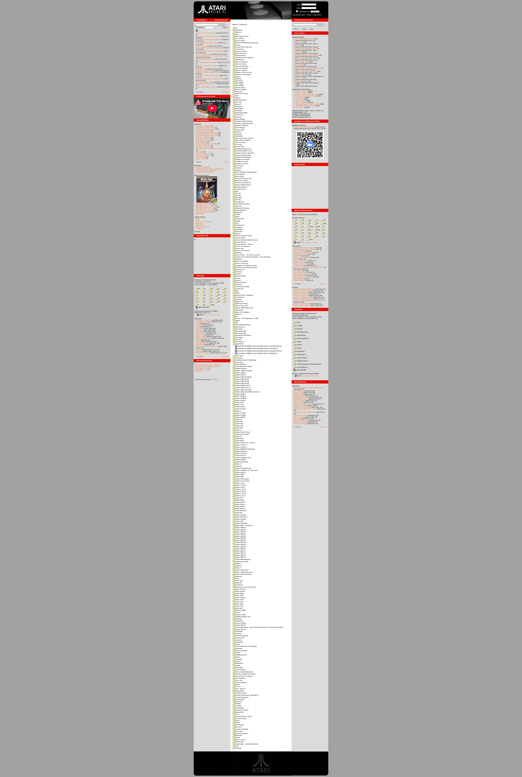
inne (213, 304)
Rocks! (237, 644)
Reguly (237, 221)
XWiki (197, 220)
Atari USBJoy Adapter (301, 292)
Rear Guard (239, 166)
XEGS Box (297, 418)
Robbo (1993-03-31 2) (242, 387)
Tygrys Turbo (298, 402)
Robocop (238, 583)
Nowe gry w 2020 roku (203, 137)
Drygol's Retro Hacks (203, 227)
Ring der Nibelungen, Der (244, 308)
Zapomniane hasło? (299, 15)
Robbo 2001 (239, 402)
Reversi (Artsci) (240, 282)
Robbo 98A (239, 428)
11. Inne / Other (299, 107)
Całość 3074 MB (203, 307)
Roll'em (237, 661)
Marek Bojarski (299, 278)
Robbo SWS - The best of (244, 525)
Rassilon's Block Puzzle (243, 121)
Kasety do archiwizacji (301, 81)
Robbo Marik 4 (240, 506)
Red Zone (238, 206)
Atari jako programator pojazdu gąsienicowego (309, 387)
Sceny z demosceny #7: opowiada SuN (209, 48)
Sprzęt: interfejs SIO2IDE (302, 304)
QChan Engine (200, 158)
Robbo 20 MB (240, 394)
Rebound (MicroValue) (243, 185)
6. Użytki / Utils (299, 99)
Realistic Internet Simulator (244, 153)
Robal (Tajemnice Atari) (243, 366)
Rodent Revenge (241, 650)
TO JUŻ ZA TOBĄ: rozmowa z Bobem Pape (308, 267)
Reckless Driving (241, 187)
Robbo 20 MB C (240, 400)
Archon (198, 341)
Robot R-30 (239, 602)
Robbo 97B (239, 426)
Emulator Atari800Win (203, 167)
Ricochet (238, 299)
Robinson (238, 576)
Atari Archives (200, 225)
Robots (237, 612)
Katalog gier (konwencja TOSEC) (206, 311)
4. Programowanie (301, 332)
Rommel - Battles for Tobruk (245, 674)
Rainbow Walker (241, 89)
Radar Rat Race (240, 53)
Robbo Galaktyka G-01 (243, 457)
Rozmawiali (296, 246)
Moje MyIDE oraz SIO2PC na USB (305, 409)
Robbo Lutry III (240, 491)
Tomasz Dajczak (299, 251)
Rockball (238, 619)
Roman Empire (240, 670)
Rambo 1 (238, 104)
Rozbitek (238, 706)
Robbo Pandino (240, 515)
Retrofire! (238, 259)
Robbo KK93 (239, 474)
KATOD (296, 259)
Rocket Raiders (240, 625)
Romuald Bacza (299, 262)
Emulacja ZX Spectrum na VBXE (206, 144)
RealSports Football (242, 159)
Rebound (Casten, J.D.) (243, 178)
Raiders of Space (241, 70)
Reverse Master (240, 276)
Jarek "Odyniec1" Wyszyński (303, 277)
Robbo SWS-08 (240, 542)
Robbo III (238, 466)
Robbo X (238, 568)
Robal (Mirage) (240, 364)
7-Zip (212, 315)
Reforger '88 (239, 219)
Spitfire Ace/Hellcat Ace (203, 338)
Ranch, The (239, 115)
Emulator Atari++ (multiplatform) (206, 170)
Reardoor (238, 168)
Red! (236, 191)
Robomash (239, 585)
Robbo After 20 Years (242, 432)
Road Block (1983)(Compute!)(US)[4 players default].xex (257, 353)
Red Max (238, 195)
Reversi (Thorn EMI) (242, 286)
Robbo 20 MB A (240, 396)
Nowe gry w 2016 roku (203, 145)
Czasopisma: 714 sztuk (203, 204)
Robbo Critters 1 (241, 445)
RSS (224, 27)
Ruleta (237, 723)
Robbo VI (238, 566)
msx (318, 230)
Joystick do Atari (299, 400)
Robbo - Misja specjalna (243, 370)
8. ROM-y (298, 345)
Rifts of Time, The (241, 306)
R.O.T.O (238, 687)
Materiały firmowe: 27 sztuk (205, 209)
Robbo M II (239, 498)
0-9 (198, 288)
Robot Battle (239, 593)
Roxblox (238, 703)
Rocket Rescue (240, 629)
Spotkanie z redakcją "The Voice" (207, 66)
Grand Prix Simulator (202, 353)
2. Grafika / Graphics (300, 92)
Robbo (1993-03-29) (242, 381)
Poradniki (197, 124)
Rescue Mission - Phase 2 (244, 244)
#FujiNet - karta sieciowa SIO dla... (305, 71)
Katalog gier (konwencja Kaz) (204, 280)
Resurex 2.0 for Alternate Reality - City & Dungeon (253, 257)
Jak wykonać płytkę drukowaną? (304, 412)
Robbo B (238, 436)
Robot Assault (240, 589)
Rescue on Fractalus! (242, 246)
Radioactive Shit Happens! (244, 57)
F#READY (297, 256)
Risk (236, 323)
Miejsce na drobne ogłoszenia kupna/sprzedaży (309, 300)
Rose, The (238, 680)
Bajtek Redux (200, 213)
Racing (237, 45)
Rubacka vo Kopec (241, 710)
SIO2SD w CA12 (299, 396)
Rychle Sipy (239, 742)
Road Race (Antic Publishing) (245, 360)
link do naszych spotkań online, (304, 127)
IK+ (295, 84)
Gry (297, 29)
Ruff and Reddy (240, 718)
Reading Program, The (243, 149)
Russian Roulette (241, 733)
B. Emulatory (300, 351)
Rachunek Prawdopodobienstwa (246, 43)
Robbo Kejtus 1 (240, 472)
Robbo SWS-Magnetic (243, 559)
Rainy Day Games (241, 93)
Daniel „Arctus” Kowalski (302, 257)
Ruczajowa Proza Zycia (243, 716)
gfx (324, 223)
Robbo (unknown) (241, 561)
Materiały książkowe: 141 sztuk (206, 207)
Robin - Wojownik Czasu (244, 572)
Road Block (239, 344)
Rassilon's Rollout (241, 125)
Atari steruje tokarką (300, 423)
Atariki (198, 218)
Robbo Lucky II (240, 485)
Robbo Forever (201, 333)
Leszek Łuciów (299, 265)
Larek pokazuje (201, 142)
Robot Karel (239, 595)
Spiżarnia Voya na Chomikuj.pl (205, 212)
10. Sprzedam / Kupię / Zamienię (304, 105)
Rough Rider (239, 691)
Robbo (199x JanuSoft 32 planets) (247, 392)
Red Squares (239, 202)
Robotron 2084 (240, 610)
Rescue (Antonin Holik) (243, 236)
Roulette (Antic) (240, 693)
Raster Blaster (240, 127)
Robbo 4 (238, 411)
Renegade (238, 227)
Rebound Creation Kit (243, 182)
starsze (226, 162)
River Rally (239, 337)
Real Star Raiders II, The (243, 151)
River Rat (238, 339)
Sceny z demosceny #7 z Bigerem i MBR (209, 79)
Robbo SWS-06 (240, 538)
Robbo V (238, 563)
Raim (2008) (239, 85)
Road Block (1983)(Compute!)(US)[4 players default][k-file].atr (259, 351)
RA (236, 28)
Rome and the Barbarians (244, 672)
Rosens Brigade (240, 682)
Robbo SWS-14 (240, 555)
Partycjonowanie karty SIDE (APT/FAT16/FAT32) (212, 148)
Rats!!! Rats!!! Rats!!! (243, 140)
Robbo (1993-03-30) (242, 383)
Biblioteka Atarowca (201, 175)
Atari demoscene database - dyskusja (207, 366)
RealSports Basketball (243, 157)
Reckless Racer (240, 189)
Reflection (238, 212)
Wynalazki (295, 386)
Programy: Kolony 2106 (301, 294)
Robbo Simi (239, 521)
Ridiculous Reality (241, 303)
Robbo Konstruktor (242, 479)
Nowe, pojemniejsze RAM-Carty (304, 289)
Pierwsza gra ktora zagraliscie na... (305, 58)
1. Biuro (298, 322)
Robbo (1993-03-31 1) (242, 385)
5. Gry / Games (299, 97)
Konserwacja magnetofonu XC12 (206, 135)
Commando (199, 328)
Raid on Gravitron (241, 62)
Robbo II (238, 464)
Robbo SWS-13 (240, 553)
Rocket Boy (239, 621)
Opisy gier (198, 318)
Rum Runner (239, 725)
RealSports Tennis (241, 163)
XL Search (199, 228)
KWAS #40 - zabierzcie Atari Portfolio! (208, 72)
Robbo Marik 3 (240, 504)
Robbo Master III (241, 510)
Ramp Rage (239, 108)
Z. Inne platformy (301, 367)
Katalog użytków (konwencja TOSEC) (305, 373)
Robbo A (238, 430)
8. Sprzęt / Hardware (300, 102)
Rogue (237, 657)
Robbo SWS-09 (240, 544)
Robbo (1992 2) (240, 375)
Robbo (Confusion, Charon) (245, 443)
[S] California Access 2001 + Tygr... (305, 48)
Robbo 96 (238, 421)
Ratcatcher (239, 136)
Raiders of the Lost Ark (243, 72)
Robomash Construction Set (245, 587)
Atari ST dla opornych (203, 153)
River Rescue (239, 342)
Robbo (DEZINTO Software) (245, 449)
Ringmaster (239, 310)
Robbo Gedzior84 (241, 462)
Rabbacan (238, 30)
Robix (237, 578)
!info (311, 226)
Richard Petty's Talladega (244, 295)
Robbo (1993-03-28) (242, 379)
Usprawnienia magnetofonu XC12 (207, 132)
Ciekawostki (298, 52)
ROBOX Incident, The (242, 616)
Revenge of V (240, 270)
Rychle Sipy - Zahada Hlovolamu (246, 744)
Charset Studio (298, 65)
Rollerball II (239, 663)
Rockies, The (239, 638)
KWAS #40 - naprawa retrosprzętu (207, 75)
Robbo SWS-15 (240, 557)
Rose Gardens (240, 678)
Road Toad (239, 362)
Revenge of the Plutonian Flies (246, 267)
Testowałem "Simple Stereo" (303, 404)
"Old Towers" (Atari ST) (203, 320)
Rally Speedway (240, 100)
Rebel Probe (239, 176)
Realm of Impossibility (243, 155)
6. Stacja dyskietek (302, 338)
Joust (197, 327)
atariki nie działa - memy (302, 61)
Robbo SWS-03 (240, 532)
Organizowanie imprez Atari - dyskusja (207, 365)
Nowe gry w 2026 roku (203, 126)
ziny (311, 239)
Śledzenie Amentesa (300, 264)
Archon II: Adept (201, 336)
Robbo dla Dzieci (241, 451)
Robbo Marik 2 (240, 502)
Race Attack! (239, 38)
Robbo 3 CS (239, 404)
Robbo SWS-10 (240, 547)
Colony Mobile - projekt (202, 369)
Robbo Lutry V (240, 496)
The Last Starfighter (202, 343)
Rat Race (238, 132)
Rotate (237, 684)
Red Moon (238, 197)
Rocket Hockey (240, 623)
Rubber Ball (239, 712)
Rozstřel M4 (239, 708)
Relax (237, 223)
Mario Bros (199, 330)
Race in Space (240, 40)
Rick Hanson (239, 297)
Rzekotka (238, 748)
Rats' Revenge (240, 142)
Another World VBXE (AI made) (304, 39)
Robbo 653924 (240, 417)
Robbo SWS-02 (240, 530)
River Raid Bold (240, 333)
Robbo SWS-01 (240, 527)
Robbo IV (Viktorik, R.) (243, 468)
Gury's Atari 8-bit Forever (204, 222)
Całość (201, 315)
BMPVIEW (199, 152)
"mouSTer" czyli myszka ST (303, 290)
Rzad (237, 746)
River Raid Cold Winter (243, 335)
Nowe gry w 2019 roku (203, 139)
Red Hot (238, 193)
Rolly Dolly (239, 667)
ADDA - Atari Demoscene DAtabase (305, 214)
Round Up (238, 701)
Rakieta (237, 98)
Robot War (239, 608)
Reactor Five (239, 146)
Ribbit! (237, 293)
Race (237, 34)
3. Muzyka (298, 329)
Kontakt (197, 231)
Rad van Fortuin (241, 51)
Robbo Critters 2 (241, 447)
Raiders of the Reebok (243, 74)
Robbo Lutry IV (240, 494)
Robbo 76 (238, 419)
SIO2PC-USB (298, 392)
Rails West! (239, 81)
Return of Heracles (241, 261)
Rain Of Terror (240, 87)
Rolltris (237, 665)
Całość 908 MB (300, 370)
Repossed (238, 231)
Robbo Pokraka (240, 519)
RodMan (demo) (241, 655)
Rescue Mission (240, 242)
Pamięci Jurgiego (201, 46)
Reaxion (238, 170)
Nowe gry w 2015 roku (203, 147)
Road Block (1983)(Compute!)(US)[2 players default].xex (257, 348)
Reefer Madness (240, 210)
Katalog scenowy (298, 218)
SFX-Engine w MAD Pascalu (205, 127)
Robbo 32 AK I (240, 406)
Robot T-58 (239, 606)
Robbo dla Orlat (240, 453)
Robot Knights (240, 597)
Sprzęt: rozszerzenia (300, 295)
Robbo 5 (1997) (240, 413)
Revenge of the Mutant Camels (246, 265)
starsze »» (225, 92)
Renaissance (239, 225)
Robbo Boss (239, 438)
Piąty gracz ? (298, 78)
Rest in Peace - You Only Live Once (247, 255)
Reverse (238, 274)
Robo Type (239, 580)
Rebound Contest (241, 180)
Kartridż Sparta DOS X (203, 131)
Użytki (304, 29)
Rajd (236, 96)
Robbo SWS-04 (240, 534)
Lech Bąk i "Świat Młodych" (303, 252)
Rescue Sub (239, 248)
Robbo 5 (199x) (240, 415)
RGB (236, 291)
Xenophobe (199, 331)
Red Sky (238, 199)
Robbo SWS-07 (240, 540)
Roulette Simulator (241, 697)
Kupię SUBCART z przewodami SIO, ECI (307, 68)
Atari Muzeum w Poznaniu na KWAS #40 (209, 51)
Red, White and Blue (242, 204)
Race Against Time (241, 36)
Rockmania (239, 642)
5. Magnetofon (300, 335)
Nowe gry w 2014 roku (203, 155)
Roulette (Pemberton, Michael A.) (247, 695)
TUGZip (217, 315)
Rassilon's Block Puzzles (244, 123)
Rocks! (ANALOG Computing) (246, 646)
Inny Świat (199, 349)
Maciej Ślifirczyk (299, 275)
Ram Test (238, 102)
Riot (236, 316)
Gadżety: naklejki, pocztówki (303, 297)
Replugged (239, 229)
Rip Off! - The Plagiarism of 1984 (246, 318)
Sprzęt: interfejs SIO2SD (302, 305)
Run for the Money (241, 729)
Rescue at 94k (240, 238)
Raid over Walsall (241, 68)
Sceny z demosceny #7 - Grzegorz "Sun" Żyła (211, 56)
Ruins (237, 720)
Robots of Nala (240, 614)
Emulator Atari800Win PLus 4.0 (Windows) (209, 169)
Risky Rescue (240, 327)
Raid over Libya (240, 64)
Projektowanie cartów (301, 399)
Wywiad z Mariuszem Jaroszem (304, 247)
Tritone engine (200, 157)
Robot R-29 (239, 599)
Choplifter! (199, 325)
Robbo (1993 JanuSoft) (243, 377)
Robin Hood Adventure (243, 574)
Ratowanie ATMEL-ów (301, 397)
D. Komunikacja (301, 358)
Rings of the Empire (242, 312)
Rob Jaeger (297, 270)
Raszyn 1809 (239, 130)
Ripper (237, 320)
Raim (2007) (239, 83)
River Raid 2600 (240, 331)
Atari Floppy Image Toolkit (204, 82)
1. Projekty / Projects (300, 91)
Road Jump (239, 356)
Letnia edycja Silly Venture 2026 (206, 43)
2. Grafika (298, 325)
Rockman (238, 640)
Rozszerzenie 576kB (300, 415)
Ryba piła (238, 735)
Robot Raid (239, 604)
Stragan (295, 287)
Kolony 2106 (200, 335)
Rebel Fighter (240, 174)
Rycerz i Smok (240, 740)
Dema (311, 29)
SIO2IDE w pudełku (300, 422)
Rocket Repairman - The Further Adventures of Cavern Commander (259, 627)
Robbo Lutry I (240, 487)
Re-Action (238, 144)
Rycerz (237, 737)
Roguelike (238, 659)
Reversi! (238, 280)
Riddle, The (239, 301)
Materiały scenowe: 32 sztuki (205, 205)
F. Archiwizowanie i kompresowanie (308, 364)
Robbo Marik (239, 500)
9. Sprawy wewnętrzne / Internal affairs (306, 104)
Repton (237, 233)
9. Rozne (298, 348)
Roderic (238, 653)
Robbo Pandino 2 (241, 517)
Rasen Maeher (240, 119)
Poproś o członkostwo (314, 15)
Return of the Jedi (241, 263)
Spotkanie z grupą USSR (204, 70)
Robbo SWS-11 (240, 549)
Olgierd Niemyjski (299, 280)
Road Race (239, 358)
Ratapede (238, 134)
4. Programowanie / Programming (305, 96)
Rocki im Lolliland (241, 636)
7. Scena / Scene (299, 101)
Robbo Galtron (240, 460)
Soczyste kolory (299, 417)
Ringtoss (238, 314)
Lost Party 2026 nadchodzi (204, 59)
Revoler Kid (239, 289)
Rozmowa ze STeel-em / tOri (205, 33)
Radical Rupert (240, 55)
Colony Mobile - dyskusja (203, 368)
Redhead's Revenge (242, 208)
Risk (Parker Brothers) (243, 325)
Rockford (238, 633)
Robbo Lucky (240, 483)
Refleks (237, 214)
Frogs (198, 323)
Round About (240, 699)
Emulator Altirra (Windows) (204, 172)
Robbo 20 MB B (240, 398)
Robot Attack (240, 591)
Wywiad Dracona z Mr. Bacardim (304, 249)
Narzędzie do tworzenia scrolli (206, 129)
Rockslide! (239, 648)
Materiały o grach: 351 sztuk (205, 210)
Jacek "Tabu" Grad (300, 272)
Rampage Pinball (241, 113)
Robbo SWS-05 (240, 536)
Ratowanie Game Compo (244, 138)
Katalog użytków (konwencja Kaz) (304, 313)
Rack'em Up (239, 49)
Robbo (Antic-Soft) (242, 434)
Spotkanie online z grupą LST (205, 83)
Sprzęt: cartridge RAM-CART (303, 299)
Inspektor (199, 351)
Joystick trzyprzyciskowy (302, 407)
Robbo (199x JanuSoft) (243, 390)
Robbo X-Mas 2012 (241, 570)
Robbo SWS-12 (240, 551)
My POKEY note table (301, 74)
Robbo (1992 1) (240, 373)
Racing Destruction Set (243, 47)
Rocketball (239, 631)
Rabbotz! (238, 32)
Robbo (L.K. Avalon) (242, 481)
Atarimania (199, 223)
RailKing (238, 79)
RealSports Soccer (241, 161)
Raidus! (238, 77)
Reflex (237, 216)
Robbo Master (240, 508)
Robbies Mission (241, 368)
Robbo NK (239, 513)
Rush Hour (239, 731)
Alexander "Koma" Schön (302, 274)
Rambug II (238, 106)
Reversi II (238, 284)
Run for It (238, 727)
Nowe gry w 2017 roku (203, 140)
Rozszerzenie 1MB (300, 405)
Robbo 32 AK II (240, 409)
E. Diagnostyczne (301, 361)
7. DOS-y (298, 341)
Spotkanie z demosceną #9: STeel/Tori (208, 39)
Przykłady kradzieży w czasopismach (306, 55)
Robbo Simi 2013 (241, 523)
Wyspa (198, 340)
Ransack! (238, 117)
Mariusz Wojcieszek (300, 261)
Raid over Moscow (241, 66)
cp (324, 220)
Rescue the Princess (242, 250)
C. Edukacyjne (300, 354)
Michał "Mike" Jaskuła (301, 254)
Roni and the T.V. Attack (243, 676)
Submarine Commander (203, 322)
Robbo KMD (239, 477)
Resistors (238, 253)
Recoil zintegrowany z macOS (206, 87)
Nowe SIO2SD (298, 394)
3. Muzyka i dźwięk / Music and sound (306, 94)
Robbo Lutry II (240, 489)
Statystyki (198, 371)
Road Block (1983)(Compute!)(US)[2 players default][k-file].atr (259, 346)
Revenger (238, 272)
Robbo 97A (239, 423)
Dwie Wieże (199, 344)
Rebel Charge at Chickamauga (246, 172)
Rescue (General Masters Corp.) (246, 240)
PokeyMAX (297, 45)
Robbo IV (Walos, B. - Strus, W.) (246, 470)
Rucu (237, 714)
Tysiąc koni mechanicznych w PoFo (208, 36)
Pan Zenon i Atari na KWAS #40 (206, 62)
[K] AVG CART (298, 42)
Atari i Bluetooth (299, 391)
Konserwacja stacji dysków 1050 (206, 134)
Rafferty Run (239, 60)
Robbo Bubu (239, 440)
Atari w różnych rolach (301, 420)
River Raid (238, 329)
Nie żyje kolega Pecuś (203, 54)
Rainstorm (239, 91)
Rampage (238, 110)
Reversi (237, 278)
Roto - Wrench (240, 689)
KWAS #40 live (200, 69)
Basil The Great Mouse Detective (207, 346)
